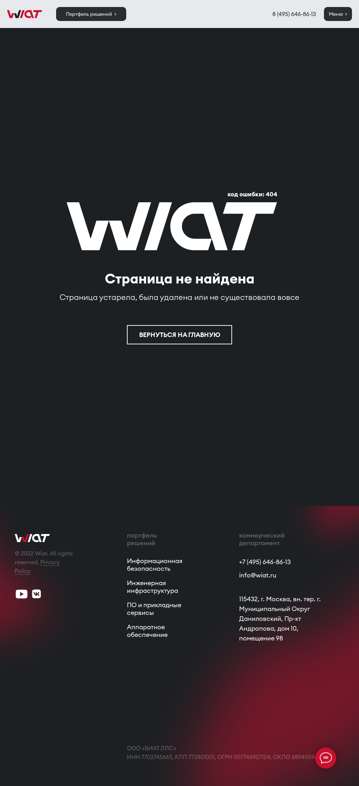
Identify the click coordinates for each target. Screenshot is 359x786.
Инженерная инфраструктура (152, 587)
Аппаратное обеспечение (147, 631)
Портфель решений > (91, 14)
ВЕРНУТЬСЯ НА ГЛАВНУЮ (179, 335)
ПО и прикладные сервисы (154, 609)
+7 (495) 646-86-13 (265, 562)
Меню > (338, 14)
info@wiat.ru (257, 575)
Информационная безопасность (154, 565)
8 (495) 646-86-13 (294, 13)
